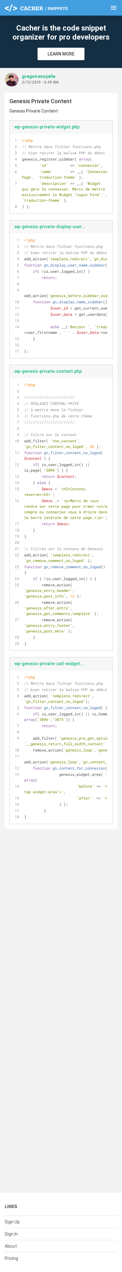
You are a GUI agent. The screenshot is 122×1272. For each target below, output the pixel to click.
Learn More (61, 54)
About (11, 1246)
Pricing (11, 1258)
